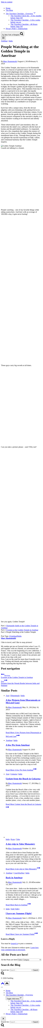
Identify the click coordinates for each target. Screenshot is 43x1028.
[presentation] (24, 824)
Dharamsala (15, 696)
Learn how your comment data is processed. (20, 949)
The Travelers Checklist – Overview (19, 995)
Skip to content (6, 2)
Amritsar (4, 41)
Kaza (13, 839)
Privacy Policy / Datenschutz (16, 29)
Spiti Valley (15, 909)
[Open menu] (3, 38)
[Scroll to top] (2, 984)
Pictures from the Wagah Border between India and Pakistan (20, 683)
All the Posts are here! (9, 960)
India (11, 41)
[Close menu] (2, 987)
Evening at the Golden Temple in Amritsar (22, 630)
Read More (19, 770)
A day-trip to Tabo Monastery (20, 844)
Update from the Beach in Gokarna (23, 778)
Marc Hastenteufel (10, 61)
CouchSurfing (19, 873)
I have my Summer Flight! (19, 913)
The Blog (9, 10)
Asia (7, 696)
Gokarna (14, 774)
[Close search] (3, 1019)
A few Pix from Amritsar (18, 745)
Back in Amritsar (14, 877)
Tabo (18, 839)
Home (8, 8)
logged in (14, 944)
